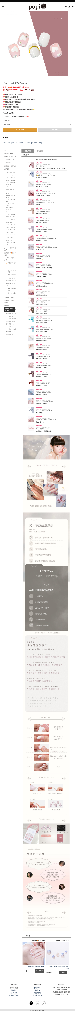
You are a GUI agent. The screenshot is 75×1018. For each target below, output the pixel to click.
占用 (5, 150)
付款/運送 (37, 988)
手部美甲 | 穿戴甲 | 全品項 (9, 301)
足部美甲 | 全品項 (9, 297)
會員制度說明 (37, 995)
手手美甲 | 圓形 (10, 278)
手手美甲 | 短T (12, 274)
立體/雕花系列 (10, 160)
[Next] (64, 39)
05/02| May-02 (10, 232)
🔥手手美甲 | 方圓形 (11, 264)
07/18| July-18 (10, 217)
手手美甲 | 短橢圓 (11, 319)
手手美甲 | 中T (10, 326)
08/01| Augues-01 (10, 211)
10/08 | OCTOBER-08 (10, 202)
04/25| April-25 (10, 235)
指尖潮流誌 (14, 993)
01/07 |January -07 (10, 190)
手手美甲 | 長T (12, 293)
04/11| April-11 (10, 237)
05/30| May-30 (10, 227)
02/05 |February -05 (11, 186)
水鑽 (9, 142)
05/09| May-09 (10, 230)
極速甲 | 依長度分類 (9, 309)
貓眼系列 (8, 162)
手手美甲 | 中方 (10, 324)
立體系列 (21, 142)
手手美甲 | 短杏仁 (11, 321)
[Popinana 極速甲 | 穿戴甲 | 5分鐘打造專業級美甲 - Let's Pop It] (37, 6)
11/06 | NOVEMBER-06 (10, 198)
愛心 (5, 142)
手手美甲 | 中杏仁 (11, 331)
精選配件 (6, 306)
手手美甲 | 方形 (10, 283)
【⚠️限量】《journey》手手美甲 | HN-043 (58, 967)
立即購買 (54, 129)
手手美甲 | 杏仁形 (11, 280)
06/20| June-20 (10, 224)
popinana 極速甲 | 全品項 (10, 249)
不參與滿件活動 (8, 153)
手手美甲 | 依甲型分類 (9, 259)
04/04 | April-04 (10, 240)
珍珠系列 (14, 142)
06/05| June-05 (10, 177)
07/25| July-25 (10, 214)
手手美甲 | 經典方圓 (12, 271)
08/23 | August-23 (10, 243)
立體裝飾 (27, 142)
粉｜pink (34, 142)
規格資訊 (40, 151)
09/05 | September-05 (10, 206)
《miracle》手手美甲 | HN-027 (36, 966)
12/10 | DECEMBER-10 (10, 194)
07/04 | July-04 (10, 219)
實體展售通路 (13, 995)
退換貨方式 (37, 990)
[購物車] (73, 6)
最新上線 (6, 169)
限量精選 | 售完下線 (10, 166)
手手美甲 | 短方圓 (11, 313)
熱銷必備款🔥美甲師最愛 (10, 254)
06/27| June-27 (10, 222)
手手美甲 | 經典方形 (12, 289)
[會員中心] (69, 6)
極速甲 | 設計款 (8, 156)
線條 (40, 142)
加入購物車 (20, 129)
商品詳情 (28, 151)
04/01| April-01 (10, 182)
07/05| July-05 (10, 175)
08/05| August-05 (11, 172)
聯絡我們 (14, 990)
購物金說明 (37, 993)
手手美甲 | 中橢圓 (11, 329)
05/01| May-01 (10, 180)
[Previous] (7, 39)
